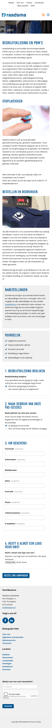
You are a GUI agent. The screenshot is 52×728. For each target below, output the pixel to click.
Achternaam (15, 459)
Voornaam (14, 449)
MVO (33, 6)
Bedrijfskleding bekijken (15, 376)
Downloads (39, 2)
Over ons (20, 2)
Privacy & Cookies (35, 722)
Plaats (12, 502)
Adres (12, 481)
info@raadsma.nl (9, 607)
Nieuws (11, 2)
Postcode (13, 491)
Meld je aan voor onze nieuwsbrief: (17, 681)
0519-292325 (7, 604)
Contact (29, 2)
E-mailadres (15, 523)
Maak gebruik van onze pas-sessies (20, 413)
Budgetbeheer (10, 304)
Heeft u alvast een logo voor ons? (19, 553)
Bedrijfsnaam (11, 470)
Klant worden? (22, 6)
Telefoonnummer (17, 513)
